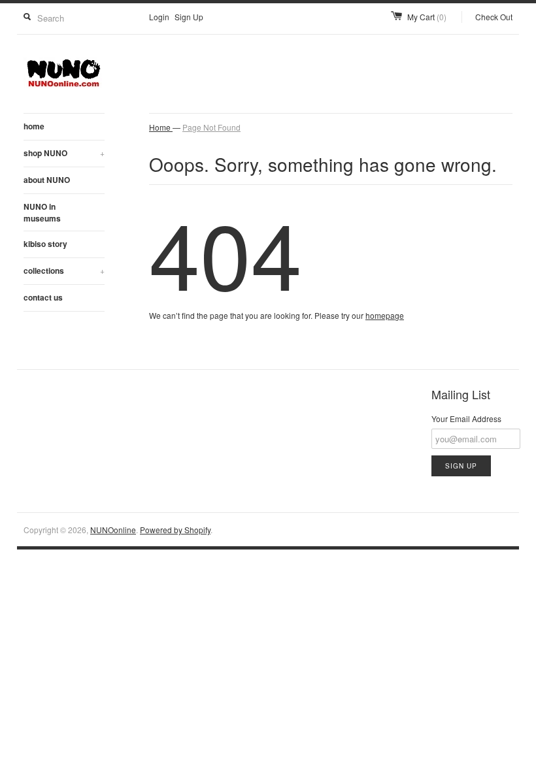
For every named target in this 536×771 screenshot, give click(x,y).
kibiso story (45, 244)
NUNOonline (113, 529)
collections (64, 270)
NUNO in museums (42, 212)
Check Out (493, 16)
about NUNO (47, 180)
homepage (384, 315)
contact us (43, 297)
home (34, 126)
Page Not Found (211, 127)
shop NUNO (64, 153)
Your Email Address (466, 418)
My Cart (426, 16)
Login (159, 16)
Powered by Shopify (175, 529)
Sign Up (189, 16)
